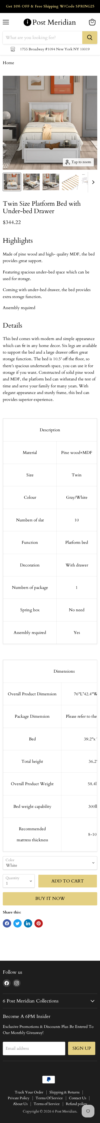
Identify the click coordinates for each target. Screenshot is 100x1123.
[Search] (89, 37)
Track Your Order (29, 1092)
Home (8, 63)
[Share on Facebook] (7, 923)
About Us (20, 1103)
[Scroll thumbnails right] (92, 182)
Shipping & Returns (64, 1092)
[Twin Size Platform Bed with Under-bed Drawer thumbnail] (12, 182)
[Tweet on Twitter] (17, 923)
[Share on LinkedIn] (28, 923)
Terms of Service (47, 1103)
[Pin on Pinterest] (38, 923)
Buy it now (50, 898)
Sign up (81, 1048)
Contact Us (77, 1098)
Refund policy (76, 1103)
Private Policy (18, 1098)
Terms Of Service (49, 1098)
